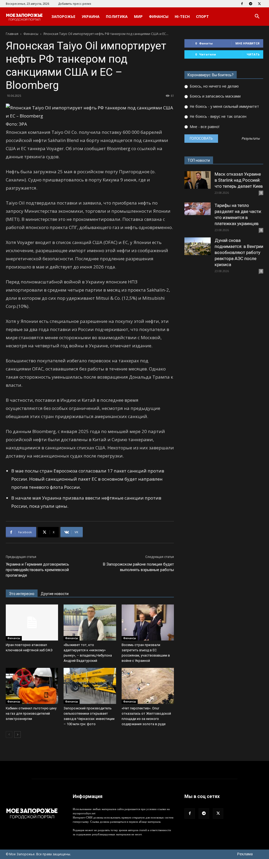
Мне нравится (247, 43)
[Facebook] (242, 3)
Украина (91, 16)
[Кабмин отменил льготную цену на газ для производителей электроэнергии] (32, 686)
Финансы (158, 16)
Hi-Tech (182, 16)
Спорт (202, 16)
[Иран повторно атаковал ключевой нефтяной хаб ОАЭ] (32, 622)
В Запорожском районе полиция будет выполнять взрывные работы (138, 567)
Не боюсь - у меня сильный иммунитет (224, 106)
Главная (12, 34)
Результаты (250, 138)
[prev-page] (9, 734)
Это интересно (21, 594)
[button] (257, 16)
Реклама (245, 853)
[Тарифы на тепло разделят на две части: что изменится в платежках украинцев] (197, 208)
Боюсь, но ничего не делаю (214, 86)
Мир (138, 16)
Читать (253, 54)
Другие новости (55, 594)
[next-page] (17, 734)
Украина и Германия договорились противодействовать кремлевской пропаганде (37, 570)
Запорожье (63, 16)
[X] (259, 3)
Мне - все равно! (204, 126)
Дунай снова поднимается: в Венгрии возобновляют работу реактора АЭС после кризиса (239, 252)
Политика (117, 16)
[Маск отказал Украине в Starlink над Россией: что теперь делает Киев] (197, 180)
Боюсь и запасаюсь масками (215, 96)
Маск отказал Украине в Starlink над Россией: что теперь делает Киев (239, 180)
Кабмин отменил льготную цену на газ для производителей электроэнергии (31, 713)
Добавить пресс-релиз (74, 4)
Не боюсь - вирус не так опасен (217, 116)
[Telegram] (251, 3)
